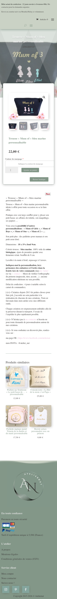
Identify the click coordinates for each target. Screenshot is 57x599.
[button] (44, 97)
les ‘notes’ (44, 270)
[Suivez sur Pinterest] (15, 589)
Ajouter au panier (30, 170)
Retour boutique (39, 179)
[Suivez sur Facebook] (25, 589)
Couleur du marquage (13, 159)
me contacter (31, 319)
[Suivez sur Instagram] (5, 589)
